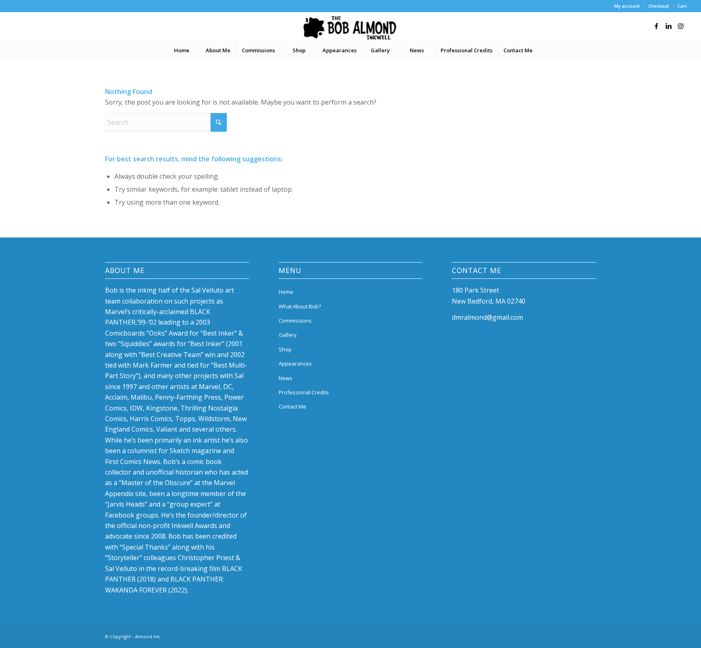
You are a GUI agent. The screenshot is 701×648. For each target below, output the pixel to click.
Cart (682, 6)
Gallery (288, 334)
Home (286, 291)
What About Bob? (300, 306)
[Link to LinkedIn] (668, 26)
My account (627, 6)
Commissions (295, 320)
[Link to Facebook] (656, 26)
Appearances (295, 363)
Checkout (658, 6)
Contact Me (292, 406)
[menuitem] (627, 6)
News (285, 378)
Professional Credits (304, 392)
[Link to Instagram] (681, 26)
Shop (285, 349)
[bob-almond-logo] (350, 28)
